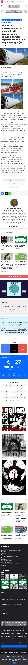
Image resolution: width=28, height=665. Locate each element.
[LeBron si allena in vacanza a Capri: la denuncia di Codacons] (5, 586)
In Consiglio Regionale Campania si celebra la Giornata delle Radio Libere (20, 536)
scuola (8, 606)
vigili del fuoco (14, 187)
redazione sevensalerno (6, 604)
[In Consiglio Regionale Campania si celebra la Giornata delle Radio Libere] (21, 529)
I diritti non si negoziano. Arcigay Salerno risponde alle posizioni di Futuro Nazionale (6, 246)
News (7, 17)
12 (3, 394)
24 (21, 397)
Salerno (3, 606)
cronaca (21, 181)
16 (17, 394)
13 (6, 394)
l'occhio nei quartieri (11, 599)
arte (8, 596)
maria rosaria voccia (21, 599)
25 (25, 397)
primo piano (13, 601)
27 (6, 400)
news (7, 184)
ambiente (4, 596)
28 (10, 400)
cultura (3, 599)
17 (21, 394)
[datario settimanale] (14, 11)
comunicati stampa (10, 181)
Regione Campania (6, 22)
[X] (13, 226)
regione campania (17, 184)
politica (7, 601)
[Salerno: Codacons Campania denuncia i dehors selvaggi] (21, 239)
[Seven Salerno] (14, 6)
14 (10, 394)
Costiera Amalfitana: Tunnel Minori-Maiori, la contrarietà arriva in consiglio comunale (21, 264)
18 (24, 394)
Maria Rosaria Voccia (14, 208)
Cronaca (14, 20)
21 (10, 397)
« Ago (2, 403)
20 (6, 397)
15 (14, 394)
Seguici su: (4, 613)
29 (14, 400)
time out (3, 609)
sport (20, 606)
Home (3, 17)
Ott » (6, 403)
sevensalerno (14, 606)
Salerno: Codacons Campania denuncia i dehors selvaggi (20, 245)
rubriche (24, 604)
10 (21, 391)
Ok (14, 662)
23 (17, 397)
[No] (26, 659)
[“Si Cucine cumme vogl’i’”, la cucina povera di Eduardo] (14, 576)
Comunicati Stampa (6, 20)
